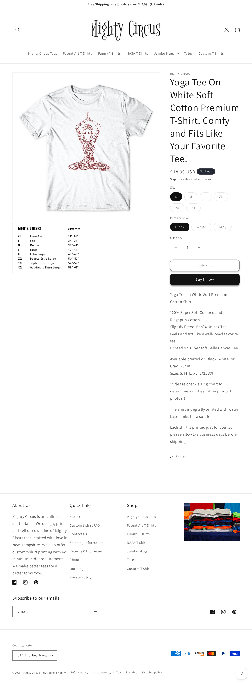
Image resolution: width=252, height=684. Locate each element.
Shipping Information (87, 542)
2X (179, 208)
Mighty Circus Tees (141, 517)
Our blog (77, 568)
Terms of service (126, 672)
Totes (131, 560)
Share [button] (180, 456)
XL (223, 197)
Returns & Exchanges (86, 551)
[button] (17, 30)
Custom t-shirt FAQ (85, 525)
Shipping (176, 179)
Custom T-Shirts (139, 568)
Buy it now (204, 279)
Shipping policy (152, 672)
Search (75, 517)
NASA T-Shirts (137, 542)
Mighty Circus (31, 672)
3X (196, 208)
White (204, 227)
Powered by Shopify (53, 672)
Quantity (176, 238)
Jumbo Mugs (137, 551)
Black (182, 227)
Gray (225, 227)
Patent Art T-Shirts (141, 525)
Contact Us (78, 534)
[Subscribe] (95, 611)
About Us (77, 560)
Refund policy (79, 672)
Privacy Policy (80, 577)
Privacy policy (102, 672)
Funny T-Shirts (138, 534)
